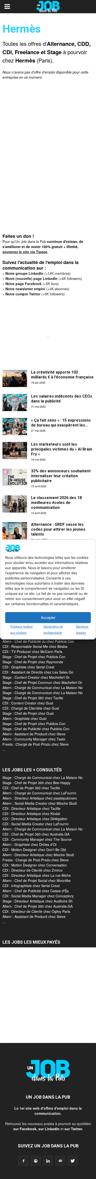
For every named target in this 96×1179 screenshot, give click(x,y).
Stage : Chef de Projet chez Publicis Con (33, 656)
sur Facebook (24, 1128)
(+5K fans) (32, 283)
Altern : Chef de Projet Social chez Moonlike (36, 880)
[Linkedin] (48, 1161)
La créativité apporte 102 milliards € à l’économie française (62, 374)
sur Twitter (73, 1128)
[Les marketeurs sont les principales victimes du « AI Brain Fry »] (14, 450)
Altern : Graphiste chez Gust (24, 718)
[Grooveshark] (36, 1161)
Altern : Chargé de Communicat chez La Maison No (42, 687)
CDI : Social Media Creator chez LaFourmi (35, 823)
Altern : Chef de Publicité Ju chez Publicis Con (38, 641)
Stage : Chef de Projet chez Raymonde (32, 661)
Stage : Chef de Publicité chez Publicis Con (35, 728)
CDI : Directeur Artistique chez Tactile (31, 808)
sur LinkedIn (49, 1128)
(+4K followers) (43, 278)
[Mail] (60, 1161)
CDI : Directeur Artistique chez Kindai (31, 813)
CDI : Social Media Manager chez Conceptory (38, 895)
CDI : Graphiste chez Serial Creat (28, 667)
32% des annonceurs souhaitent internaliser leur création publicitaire (61, 476)
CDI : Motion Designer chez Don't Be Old (34, 849)
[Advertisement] (39, 158)
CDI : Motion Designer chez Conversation (34, 865)
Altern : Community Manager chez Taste (33, 739)
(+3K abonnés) (37, 288)
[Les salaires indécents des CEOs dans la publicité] (14, 402)
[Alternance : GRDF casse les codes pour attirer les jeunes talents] (14, 530)
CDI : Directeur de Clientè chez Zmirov (32, 870)
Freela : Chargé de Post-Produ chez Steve (35, 744)
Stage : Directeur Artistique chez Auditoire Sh (37, 901)
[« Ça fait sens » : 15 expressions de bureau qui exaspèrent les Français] (14, 426)
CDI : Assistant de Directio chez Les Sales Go (37, 672)
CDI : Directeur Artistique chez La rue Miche (36, 875)
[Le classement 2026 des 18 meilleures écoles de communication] (14, 504)
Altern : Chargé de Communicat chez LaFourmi (39, 792)
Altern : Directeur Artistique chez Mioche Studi (38, 854)
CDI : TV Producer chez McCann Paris (32, 651)
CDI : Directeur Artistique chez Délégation (34, 818)
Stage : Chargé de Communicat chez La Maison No (42, 692)
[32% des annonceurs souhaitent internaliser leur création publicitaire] (14, 477)
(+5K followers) (35, 293)
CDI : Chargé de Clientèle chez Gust (30, 708)
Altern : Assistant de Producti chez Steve (33, 733)
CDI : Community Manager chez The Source (37, 839)
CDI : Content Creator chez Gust (27, 703)
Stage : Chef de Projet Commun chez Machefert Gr (42, 682)
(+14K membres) (38, 273)
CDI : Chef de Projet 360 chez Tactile (31, 787)
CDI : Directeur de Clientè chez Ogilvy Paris (36, 911)
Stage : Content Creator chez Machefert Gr (36, 677)
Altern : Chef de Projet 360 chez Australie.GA (37, 906)
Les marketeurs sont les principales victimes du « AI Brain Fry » (61, 449)
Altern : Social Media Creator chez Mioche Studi (39, 803)
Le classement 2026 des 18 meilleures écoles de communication (56, 502)
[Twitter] (73, 1161)
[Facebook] (23, 1161)
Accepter (48, 617)
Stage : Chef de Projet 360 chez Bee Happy (36, 782)
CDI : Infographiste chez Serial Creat (31, 885)
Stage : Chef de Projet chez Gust (28, 713)
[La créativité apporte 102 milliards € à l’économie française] (14, 378)
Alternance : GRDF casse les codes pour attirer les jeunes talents (58, 529)
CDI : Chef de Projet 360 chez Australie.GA (35, 834)
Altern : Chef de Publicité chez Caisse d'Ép (35, 890)
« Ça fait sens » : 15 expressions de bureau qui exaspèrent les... (61, 422)
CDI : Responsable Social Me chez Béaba (34, 646)
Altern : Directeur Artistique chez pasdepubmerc (39, 798)
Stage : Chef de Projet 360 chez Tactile (32, 697)
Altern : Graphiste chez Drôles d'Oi (29, 844)
